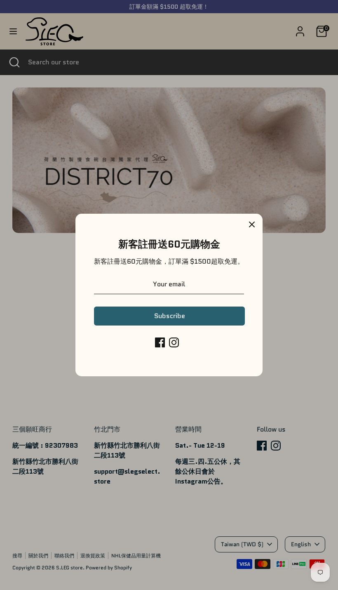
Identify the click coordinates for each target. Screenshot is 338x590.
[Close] (252, 224)
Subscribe (169, 316)
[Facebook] (160, 342)
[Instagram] (174, 342)
